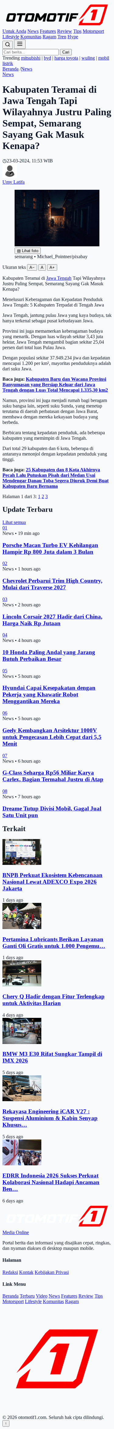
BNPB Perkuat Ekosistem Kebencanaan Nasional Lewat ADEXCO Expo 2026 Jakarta (52, 882)
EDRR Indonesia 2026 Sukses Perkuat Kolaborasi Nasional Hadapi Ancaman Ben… (50, 1182)
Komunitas (30, 36)
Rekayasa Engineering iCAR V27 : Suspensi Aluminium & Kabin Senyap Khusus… (50, 1118)
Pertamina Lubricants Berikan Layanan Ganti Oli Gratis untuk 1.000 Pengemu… (53, 942)
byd (47, 58)
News (33, 31)
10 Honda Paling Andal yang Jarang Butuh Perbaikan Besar (48, 655)
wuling (88, 58)
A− (32, 267)
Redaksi (10, 1272)
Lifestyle (10, 36)
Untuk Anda (14, 31)
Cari (65, 52)
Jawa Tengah (58, 278)
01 (4, 527)
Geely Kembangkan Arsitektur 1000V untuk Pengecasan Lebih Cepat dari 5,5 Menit (52, 737)
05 (4, 670)
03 (4, 599)
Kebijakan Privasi (52, 1272)
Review (64, 31)
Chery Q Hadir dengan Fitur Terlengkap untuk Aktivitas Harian (53, 999)
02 (4, 563)
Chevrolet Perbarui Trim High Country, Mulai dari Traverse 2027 (52, 584)
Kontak (26, 1272)
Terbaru (27, 1296)
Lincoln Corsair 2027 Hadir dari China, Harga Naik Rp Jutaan (52, 619)
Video (41, 1296)
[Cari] (7, 45)
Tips (77, 31)
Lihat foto (27, 250)
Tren (61, 36)
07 (4, 755)
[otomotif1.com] (57, 25)
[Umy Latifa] (9, 176)
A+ (52, 267)
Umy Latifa (13, 182)
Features (48, 31)
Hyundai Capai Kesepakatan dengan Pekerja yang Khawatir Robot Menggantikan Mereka (48, 694)
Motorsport (93, 31)
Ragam (49, 36)
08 (4, 791)
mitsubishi (30, 58)
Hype (72, 36)
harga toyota (66, 58)
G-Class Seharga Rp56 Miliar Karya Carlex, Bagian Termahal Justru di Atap (52, 775)
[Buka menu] (20, 44)
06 (4, 713)
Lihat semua (14, 522)
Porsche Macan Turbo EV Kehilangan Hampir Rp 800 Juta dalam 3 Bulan (50, 548)
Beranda (10, 68)
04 (4, 634)
